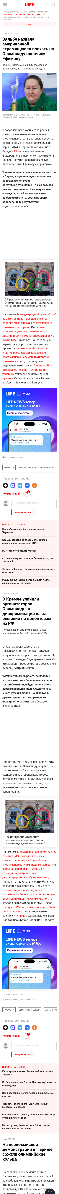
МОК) (18, 856)
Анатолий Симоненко (14, 457)
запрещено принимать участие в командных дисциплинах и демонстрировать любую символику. (26, 873)
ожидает (19, 318)
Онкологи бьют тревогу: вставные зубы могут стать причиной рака (28, 1116)
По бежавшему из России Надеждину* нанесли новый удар (29, 1083)
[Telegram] (20, 485)
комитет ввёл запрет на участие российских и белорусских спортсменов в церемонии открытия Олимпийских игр (28, 894)
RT (15, 151)
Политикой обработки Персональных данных (22, 14)
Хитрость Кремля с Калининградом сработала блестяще (28, 570)
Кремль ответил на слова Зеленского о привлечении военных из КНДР (24, 541)
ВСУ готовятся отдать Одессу (19, 550)
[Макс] (13, 485)
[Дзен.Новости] (5, 485)
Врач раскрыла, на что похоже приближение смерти (28, 1094)
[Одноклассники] (34, 485)
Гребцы (38, 365)
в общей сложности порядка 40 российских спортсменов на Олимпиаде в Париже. (27, 323)
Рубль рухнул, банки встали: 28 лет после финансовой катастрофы (26, 581)
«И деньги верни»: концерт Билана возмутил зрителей (28, 560)
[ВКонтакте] (27, 485)
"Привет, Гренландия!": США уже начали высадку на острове (25, 1105)
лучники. (8, 378)
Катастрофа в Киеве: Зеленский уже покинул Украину (28, 1073)
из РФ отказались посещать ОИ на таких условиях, (26, 370)
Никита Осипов (11, 999)
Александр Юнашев (28, 999)
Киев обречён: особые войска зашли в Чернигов (24, 530)
